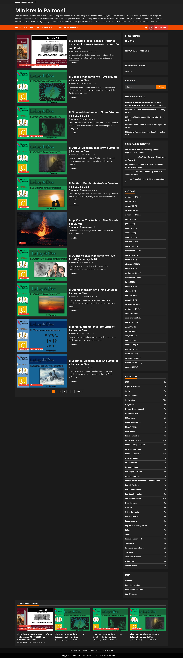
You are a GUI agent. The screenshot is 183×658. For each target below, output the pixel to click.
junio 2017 (129, 331)
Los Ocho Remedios (133, 494)
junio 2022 (129, 224)
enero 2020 (129, 259)
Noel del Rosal (131, 503)
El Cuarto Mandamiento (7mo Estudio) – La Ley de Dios (42, 299)
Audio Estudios (131, 395)
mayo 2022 (129, 228)
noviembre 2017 (132, 309)
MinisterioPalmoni (133, 149)
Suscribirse (160, 27)
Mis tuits (128, 71)
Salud (127, 534)
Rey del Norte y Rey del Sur (136, 525)
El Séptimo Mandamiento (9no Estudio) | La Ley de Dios (42, 193)
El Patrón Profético (133, 422)
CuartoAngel (74, 51)
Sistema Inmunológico (134, 548)
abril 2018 (129, 291)
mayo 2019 (129, 268)
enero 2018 (129, 300)
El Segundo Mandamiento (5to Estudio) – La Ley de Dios (42, 371)
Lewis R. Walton (132, 485)
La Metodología (131, 467)
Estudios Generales (133, 454)
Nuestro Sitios (44, 28)
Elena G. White (131, 427)
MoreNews (104, 655)
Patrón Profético (132, 516)
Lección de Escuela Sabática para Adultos (45, 65)
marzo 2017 (130, 345)
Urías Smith (130, 561)
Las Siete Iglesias (132, 476)
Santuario (129, 543)
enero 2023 (129, 206)
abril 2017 (129, 340)
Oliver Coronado (132, 512)
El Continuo (130, 418)
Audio (127, 391)
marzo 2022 (130, 233)
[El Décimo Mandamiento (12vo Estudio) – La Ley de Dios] (72, 619)
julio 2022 (129, 219)
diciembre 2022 (131, 210)
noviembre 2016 (132, 362)
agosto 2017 (130, 322)
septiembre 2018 (132, 277)
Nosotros (29, 28)
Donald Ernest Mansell (134, 409)
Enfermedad (130, 431)
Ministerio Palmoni (40, 10)
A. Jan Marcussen (132, 386)
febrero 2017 (130, 349)
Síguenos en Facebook (137, 50)
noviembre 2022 (132, 215)
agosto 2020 (130, 255)
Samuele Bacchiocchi (134, 539)
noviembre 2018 (132, 273)
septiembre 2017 (132, 318)
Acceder (128, 581)
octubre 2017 (130, 313)
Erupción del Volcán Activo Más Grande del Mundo (42, 228)
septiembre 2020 (132, 250)
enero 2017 (129, 354)
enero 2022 (129, 237)
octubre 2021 (130, 242)
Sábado (128, 530)
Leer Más (75, 62)
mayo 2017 (129, 336)
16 (72, 391)
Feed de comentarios (134, 589)
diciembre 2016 (131, 358)
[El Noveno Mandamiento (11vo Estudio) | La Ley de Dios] (110, 619)
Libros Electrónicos (133, 489)
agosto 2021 (130, 246)
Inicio (18, 28)
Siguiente (79, 391)
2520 (127, 382)
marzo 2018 (130, 295)
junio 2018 (129, 282)
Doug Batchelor (131, 413)
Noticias (22, 243)
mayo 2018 (129, 286)
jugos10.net (130, 164)
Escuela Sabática (25, 65)
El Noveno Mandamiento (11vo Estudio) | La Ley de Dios (42, 122)
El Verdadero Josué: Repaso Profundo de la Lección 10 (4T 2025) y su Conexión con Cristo (42, 51)
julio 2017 (129, 327)
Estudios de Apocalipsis (135, 445)
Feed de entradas (132, 585)
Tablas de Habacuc (133, 557)
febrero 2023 (130, 201)
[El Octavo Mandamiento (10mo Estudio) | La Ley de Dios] (148, 619)
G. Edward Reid (131, 458)
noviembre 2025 (132, 197)
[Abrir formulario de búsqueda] (146, 28)
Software (129, 552)
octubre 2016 (130, 367)
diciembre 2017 (131, 304)
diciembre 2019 (131, 264)
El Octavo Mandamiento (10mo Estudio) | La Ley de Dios (42, 157)
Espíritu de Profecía (133, 440)
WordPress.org (131, 594)
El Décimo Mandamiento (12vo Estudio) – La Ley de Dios (42, 86)
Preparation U (131, 521)
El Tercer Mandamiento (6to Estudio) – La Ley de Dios (42, 335)
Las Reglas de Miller (133, 471)
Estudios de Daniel (133, 449)
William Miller (131, 566)
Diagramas (129, 404)
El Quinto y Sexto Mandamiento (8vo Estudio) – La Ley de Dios (42, 264)
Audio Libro (130, 400)
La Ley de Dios (24, 101)
